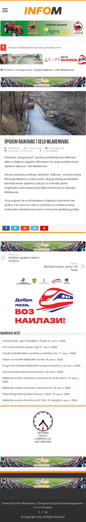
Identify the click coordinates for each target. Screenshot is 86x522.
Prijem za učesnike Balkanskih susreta (23, 359)
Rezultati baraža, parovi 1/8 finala (61, 267)
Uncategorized (23, 69)
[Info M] (43, 10)
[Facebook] (43, 512)
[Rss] (39, 512)
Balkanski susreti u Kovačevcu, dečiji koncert (27, 387)
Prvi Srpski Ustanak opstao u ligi (20, 347)
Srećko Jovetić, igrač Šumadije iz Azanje (24, 340)
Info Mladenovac (26, 503)
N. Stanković (14, 148)
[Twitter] (46, 512)
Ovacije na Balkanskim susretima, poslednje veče (34, 47)
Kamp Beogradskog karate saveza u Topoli (27, 393)
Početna (8, 69)
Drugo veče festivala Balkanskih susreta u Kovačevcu (32, 365)
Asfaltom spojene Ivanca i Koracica (24, 257)
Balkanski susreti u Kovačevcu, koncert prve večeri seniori (34, 378)
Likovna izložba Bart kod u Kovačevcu (23, 371)
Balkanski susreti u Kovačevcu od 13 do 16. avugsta (31, 400)
